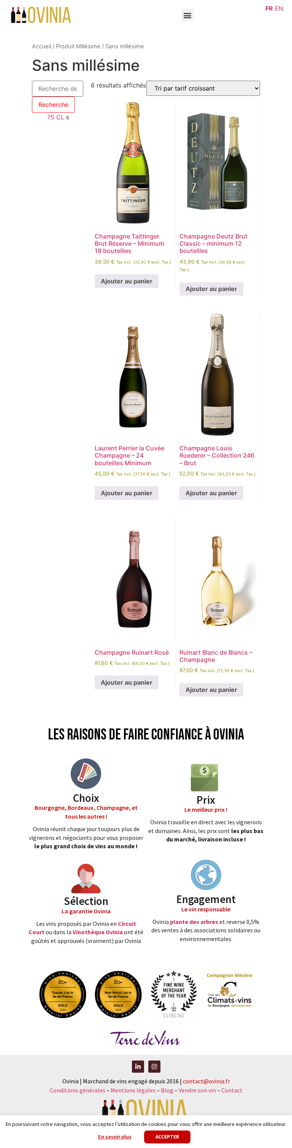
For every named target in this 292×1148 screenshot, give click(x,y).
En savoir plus (115, 1136)
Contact (232, 1090)
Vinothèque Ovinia (98, 932)
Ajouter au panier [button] (126, 281)
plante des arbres (194, 921)
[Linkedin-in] (138, 1067)
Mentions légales (133, 1090)
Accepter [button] (167, 1137)
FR (269, 8)
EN (279, 8)
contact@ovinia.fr (206, 1081)
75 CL (55, 117)
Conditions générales (77, 1090)
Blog (168, 1090)
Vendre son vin (198, 1090)
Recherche (53, 104)
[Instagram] (154, 1067)
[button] (187, 15)
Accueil (41, 46)
